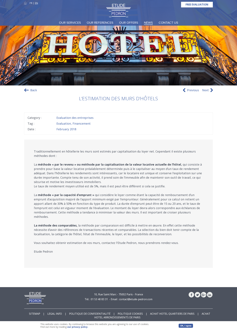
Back (33, 90)
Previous (193, 90)
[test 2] (118, 10)
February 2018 (66, 129)
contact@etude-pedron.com (135, 299)
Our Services (70, 23)
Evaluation (63, 123)
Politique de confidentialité (89, 313)
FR (31, 3)
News (148, 23)
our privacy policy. (77, 326)
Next (205, 90)
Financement (82, 123)
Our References (100, 23)
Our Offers (128, 23)
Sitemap (34, 313)
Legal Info (54, 313)
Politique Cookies (130, 313)
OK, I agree (185, 326)
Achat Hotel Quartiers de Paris (172, 313)
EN (36, 3)
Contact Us (168, 23)
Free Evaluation (197, 4)
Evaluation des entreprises (75, 118)
